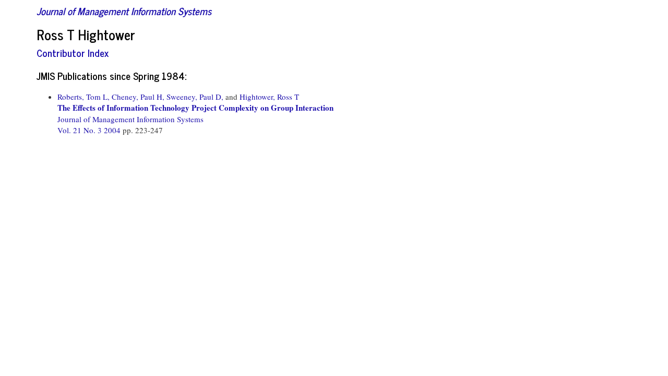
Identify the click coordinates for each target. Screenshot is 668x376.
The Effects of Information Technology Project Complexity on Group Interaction (195, 107)
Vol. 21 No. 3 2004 (90, 130)
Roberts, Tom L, (83, 96)
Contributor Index (73, 52)
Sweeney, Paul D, (194, 96)
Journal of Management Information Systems (124, 11)
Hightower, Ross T (269, 96)
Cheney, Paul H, (138, 96)
